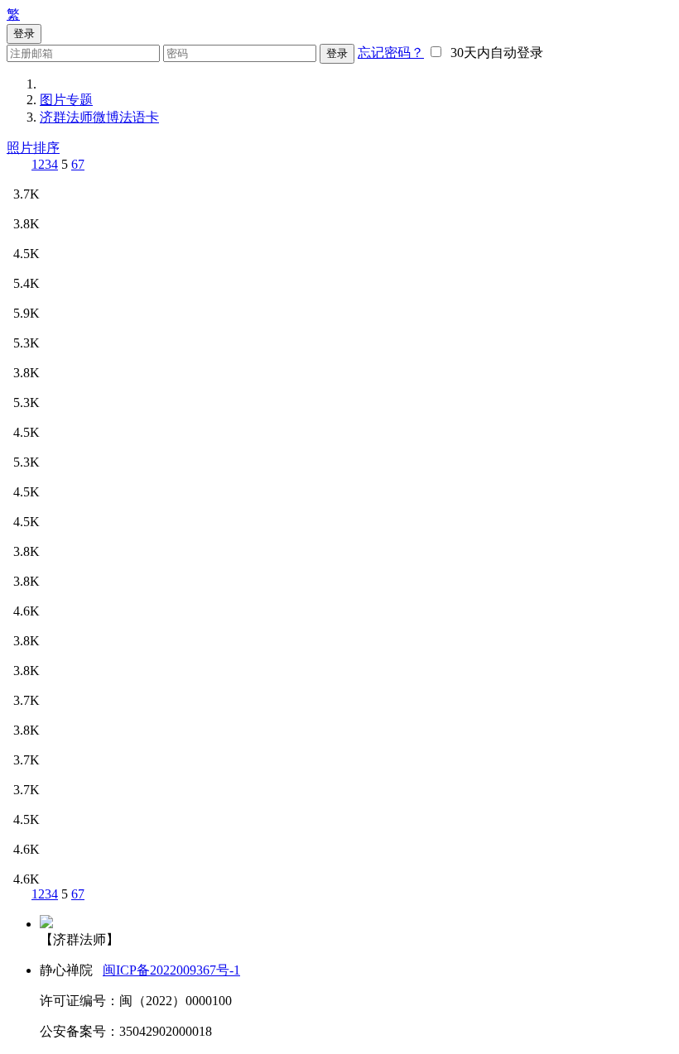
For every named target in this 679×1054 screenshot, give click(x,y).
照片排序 (33, 148)
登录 (337, 53)
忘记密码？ (391, 53)
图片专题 (66, 100)
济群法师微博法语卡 (99, 117)
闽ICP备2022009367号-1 (171, 970)
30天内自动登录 (493, 53)
